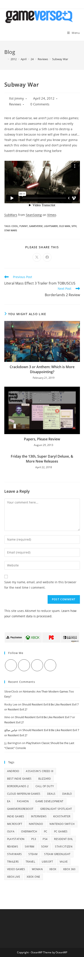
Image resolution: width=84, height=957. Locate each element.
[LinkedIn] (50, 665)
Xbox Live (13, 877)
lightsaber (51, 226)
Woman (37, 869)
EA (9, 801)
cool (14, 226)
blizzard (44, 778)
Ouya (11, 831)
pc (45, 831)
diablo (67, 794)
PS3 (33, 839)
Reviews (15, 104)
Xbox (52, 869)
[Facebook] (24, 665)
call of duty (45, 786)
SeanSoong (34, 215)
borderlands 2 (18, 786)
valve (64, 861)
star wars (10, 230)
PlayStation (16, 839)
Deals (51, 794)
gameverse (36, 226)
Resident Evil (63, 839)
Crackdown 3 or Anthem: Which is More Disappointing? (42, 369)
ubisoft (47, 861)
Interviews (39, 816)
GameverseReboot (20, 809)
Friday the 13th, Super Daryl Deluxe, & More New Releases (42, 458)
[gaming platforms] (42, 637)
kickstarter (61, 816)
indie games (15, 816)
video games (16, 869)
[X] (11, 665)
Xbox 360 (69, 869)
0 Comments (39, 104)
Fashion (23, 801)
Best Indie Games (19, 778)
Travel (30, 861)
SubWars (10, 215)
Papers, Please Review (42, 439)
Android (13, 771)
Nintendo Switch (62, 824)
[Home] (5, 59)
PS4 (45, 839)
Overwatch (29, 831)
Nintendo (36, 824)
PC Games (61, 831)
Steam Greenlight (57, 854)
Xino (7, 717)
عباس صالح (11, 730)
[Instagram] (37, 665)
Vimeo (51, 215)
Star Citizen (63, 846)
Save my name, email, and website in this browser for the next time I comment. (40, 585)
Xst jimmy (16, 98)
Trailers (13, 861)
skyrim (29, 846)
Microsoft (14, 824)
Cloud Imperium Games (23, 794)
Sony (44, 846)
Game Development (49, 801)
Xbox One (33, 877)
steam (32, 854)
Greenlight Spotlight (56, 809)
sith (74, 226)
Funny (23, 226)
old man (64, 226)
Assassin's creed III (39, 771)
